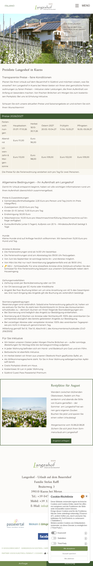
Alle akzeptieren (69, 548)
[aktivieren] (53, 538)
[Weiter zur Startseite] (45, 12)
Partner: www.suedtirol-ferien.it (17, 553)
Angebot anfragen (61, 441)
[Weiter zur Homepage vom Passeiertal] (15, 529)
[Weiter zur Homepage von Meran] (42, 529)
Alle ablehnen (69, 558)
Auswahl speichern (69, 553)
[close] (86, 496)
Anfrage (23, 563)
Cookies (38, 553)
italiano (9, 6)
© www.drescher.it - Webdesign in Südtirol (22, 548)
